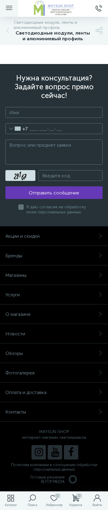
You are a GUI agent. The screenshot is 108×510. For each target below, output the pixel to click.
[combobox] (17, 129)
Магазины (15, 275)
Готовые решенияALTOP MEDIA (47, 479)
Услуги (12, 295)
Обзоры (14, 353)
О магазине (18, 314)
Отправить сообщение (54, 193)
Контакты (15, 412)
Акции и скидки (22, 236)
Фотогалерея (19, 373)
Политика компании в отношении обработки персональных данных (54, 467)
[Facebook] (71, 452)
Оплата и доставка (25, 392)
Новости (15, 334)
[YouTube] (55, 452)
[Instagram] (39, 452)
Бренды (13, 255)
